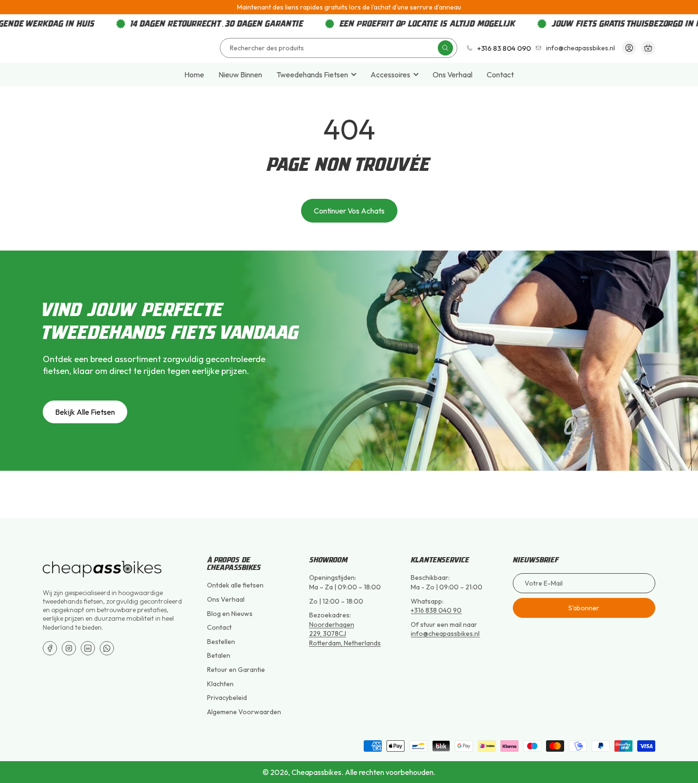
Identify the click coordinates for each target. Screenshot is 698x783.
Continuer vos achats (349, 210)
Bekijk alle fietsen (85, 412)
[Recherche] (445, 48)
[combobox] (338, 48)
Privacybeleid (227, 697)
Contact (500, 74)
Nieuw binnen (240, 74)
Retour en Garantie (236, 669)
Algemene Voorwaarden (244, 712)
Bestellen (221, 641)
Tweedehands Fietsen (312, 74)
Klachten (220, 684)
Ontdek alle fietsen (235, 585)
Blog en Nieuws (230, 613)
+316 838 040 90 (436, 610)
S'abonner (583, 608)
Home (194, 74)
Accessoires (390, 74)
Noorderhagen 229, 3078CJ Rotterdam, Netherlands (345, 633)
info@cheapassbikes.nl (445, 633)
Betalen (218, 655)
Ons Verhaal (452, 74)
